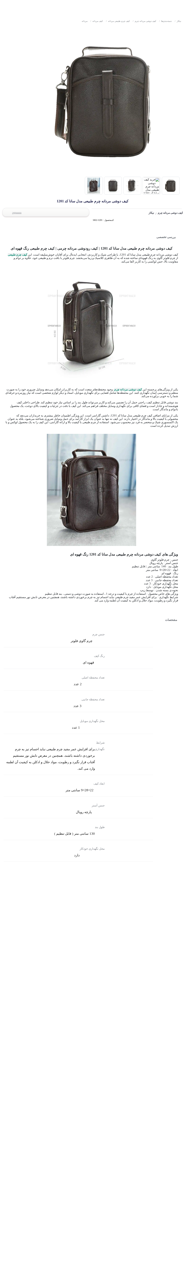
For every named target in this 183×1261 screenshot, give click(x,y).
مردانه (84, 21)
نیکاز (178, 21)
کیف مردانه (96, 21)
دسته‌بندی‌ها (165, 21)
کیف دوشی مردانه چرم (144, 21)
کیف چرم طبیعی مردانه (118, 21)
